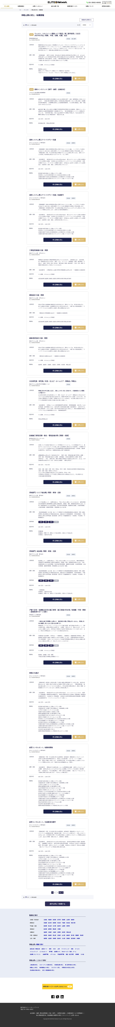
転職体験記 (21, 6)
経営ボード (44, 948)
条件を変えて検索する (57, 904)
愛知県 (54, 929)
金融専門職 (45, 954)
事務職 (77, 954)
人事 (58, 948)
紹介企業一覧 (55, 6)
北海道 (45, 919)
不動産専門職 (61, 954)
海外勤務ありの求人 (44, 967)
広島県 (59, 935)
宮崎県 (68, 938)
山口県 (63, 935)
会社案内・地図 (34, 1013)
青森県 (50, 919)
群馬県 (54, 922)
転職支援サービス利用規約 (75, 1013)
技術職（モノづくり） (35, 954)
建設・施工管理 (70, 954)
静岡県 (50, 929)
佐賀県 (50, 938)
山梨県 (63, 926)
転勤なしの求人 (34, 967)
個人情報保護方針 (41, 1015)
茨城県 (45, 922)
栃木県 (50, 922)
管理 (50, 948)
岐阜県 (45, 929)
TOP (20, 10)
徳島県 (68, 935)
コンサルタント (43, 951)
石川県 (54, 926)
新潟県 (45, 926)
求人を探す (26, 9)
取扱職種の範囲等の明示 (54, 1015)
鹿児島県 (73, 938)
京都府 (50, 932)
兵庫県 (59, 932)
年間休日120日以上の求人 (68, 967)
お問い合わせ (75, 1015)
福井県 (59, 926)
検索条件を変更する (86, 19)
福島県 (72, 919)
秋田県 (54, 919)
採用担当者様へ (106, 6)
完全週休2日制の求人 (35, 970)
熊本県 (59, 938)
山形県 (68, 919)
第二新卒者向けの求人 (70, 964)
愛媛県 (77, 935)
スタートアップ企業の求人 (46, 964)
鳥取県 (45, 935)
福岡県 (45, 938)
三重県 (59, 929)
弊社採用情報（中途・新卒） (48, 1013)
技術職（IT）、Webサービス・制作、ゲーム (65, 951)
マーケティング (65, 948)
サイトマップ (66, 1015)
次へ (60, 892)
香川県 (72, 935)
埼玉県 (59, 922)
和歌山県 (68, 932)
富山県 (50, 926)
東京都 (68, 922)
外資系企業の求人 (59, 964)
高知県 (81, 935)
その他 (82, 954)
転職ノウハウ (89, 6)
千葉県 (63, 922)
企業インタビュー (38, 6)
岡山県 (54, 935)
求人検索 (6, 6)
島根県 (50, 935)
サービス (77, 948)
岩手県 (59, 919)
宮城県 (63, 919)
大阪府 (54, 932)
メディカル (53, 954)
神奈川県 (73, 922)
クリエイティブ (34, 951)
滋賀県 (45, 932)
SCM (54, 948)
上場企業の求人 (34, 964)
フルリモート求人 (55, 967)
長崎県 (54, 938)
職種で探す (39, 944)
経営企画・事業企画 (35, 948)
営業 (72, 948)
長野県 (68, 926)
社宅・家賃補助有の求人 (48, 970)
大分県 (63, 938)
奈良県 (63, 932)
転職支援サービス (72, 6)
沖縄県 (78, 938)
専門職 (50, 951)
